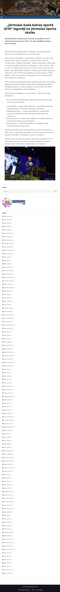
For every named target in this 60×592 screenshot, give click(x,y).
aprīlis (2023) (7, 338)
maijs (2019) (7, 481)
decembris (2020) (8, 417)
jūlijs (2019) (7, 474)
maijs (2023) (7, 335)
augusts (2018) (7, 512)
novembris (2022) (8, 355)
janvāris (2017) (7, 573)
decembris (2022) (8, 352)
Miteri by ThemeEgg (37, 590)
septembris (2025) (8, 250)
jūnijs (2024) (7, 294)
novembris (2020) (8, 420)
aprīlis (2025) (7, 264)
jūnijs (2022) (7, 372)
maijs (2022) (7, 376)
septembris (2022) (8, 362)
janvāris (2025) (7, 274)
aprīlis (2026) (7, 226)
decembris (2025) (8, 240)
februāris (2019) (8, 491)
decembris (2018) (8, 498)
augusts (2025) (7, 253)
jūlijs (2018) (7, 515)
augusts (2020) (7, 430)
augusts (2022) (7, 366)
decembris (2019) (8, 457)
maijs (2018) (7, 522)
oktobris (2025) (7, 247)
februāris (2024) (8, 308)
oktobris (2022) (7, 359)
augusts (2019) (7, 471)
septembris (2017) (8, 549)
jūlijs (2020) (7, 433)
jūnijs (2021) (7, 406)
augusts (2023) (7, 328)
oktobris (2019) (7, 464)
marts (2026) (7, 230)
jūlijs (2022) (7, 369)
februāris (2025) (8, 270)
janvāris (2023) (7, 349)
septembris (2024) (8, 287)
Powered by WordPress (24, 590)
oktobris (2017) (7, 546)
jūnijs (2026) (7, 219)
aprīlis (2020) (7, 444)
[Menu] (1, 17)
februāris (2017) (8, 569)
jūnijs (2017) (7, 556)
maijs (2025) (7, 260)
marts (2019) (7, 488)
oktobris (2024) (7, 284)
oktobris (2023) (7, 321)
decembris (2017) (8, 539)
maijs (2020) (7, 440)
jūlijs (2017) (7, 552)
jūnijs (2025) (7, 257)
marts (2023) (7, 342)
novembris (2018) (8, 501)
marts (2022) (7, 383)
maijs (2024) (7, 298)
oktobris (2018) (7, 505)
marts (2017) (7, 566)
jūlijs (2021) (7, 403)
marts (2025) (7, 267)
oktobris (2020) (7, 423)
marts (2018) (7, 529)
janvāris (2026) (7, 236)
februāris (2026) (8, 233)
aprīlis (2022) (7, 379)
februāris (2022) (8, 386)
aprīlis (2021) (7, 410)
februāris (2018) (8, 532)
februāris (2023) (8, 345)
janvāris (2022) (7, 389)
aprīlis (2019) (7, 485)
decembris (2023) (8, 315)
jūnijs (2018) (7, 518)
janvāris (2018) (7, 535)
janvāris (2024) (7, 311)
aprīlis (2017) (7, 563)
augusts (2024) (7, 291)
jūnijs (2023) (7, 332)
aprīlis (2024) (7, 301)
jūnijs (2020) (7, 437)
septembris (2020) (8, 427)
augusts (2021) (7, 400)
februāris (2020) (8, 451)
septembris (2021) (8, 396)
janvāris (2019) (7, 495)
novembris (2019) (8, 461)
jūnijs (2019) (7, 478)
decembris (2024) (8, 277)
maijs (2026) (7, 223)
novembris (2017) (8, 542)
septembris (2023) (8, 325)
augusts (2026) (7, 216)
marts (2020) (7, 447)
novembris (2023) (8, 318)
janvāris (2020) (7, 454)
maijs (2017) (7, 559)
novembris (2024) (8, 281)
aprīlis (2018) (7, 525)
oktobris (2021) (7, 393)
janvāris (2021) (7, 413)
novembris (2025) (8, 243)
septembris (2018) (8, 508)
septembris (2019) (8, 467)
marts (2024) (7, 304)
